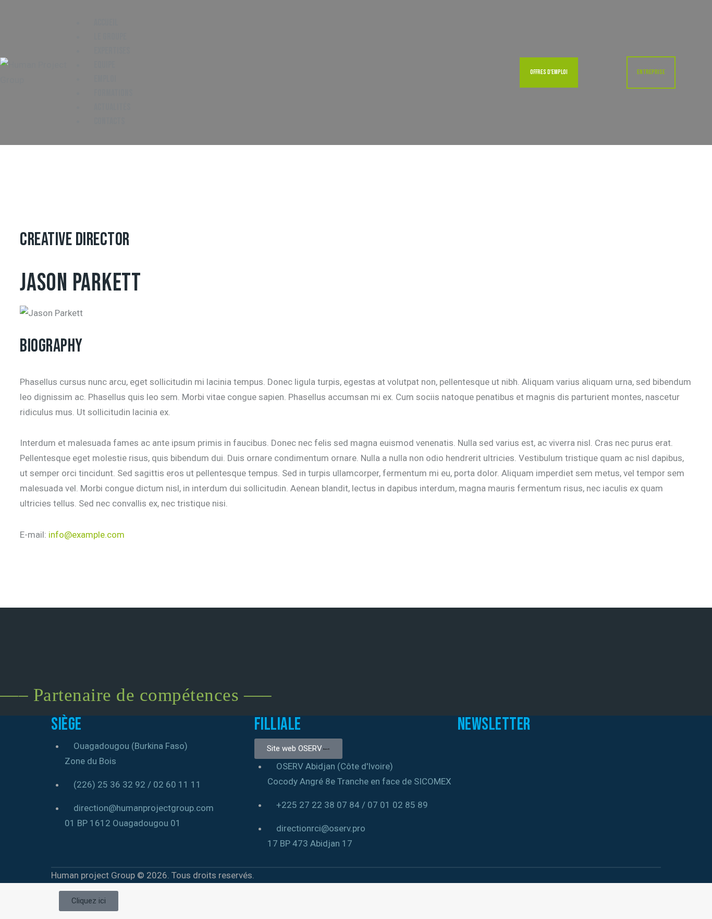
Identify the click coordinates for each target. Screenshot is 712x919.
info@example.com (86, 534)
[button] (74, 7)
